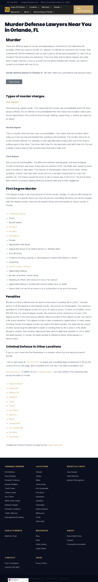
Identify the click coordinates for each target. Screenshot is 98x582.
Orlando (39, 472)
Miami (38, 480)
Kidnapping (14, 236)
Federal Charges (11, 505)
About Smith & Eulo (74, 536)
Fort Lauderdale (42, 488)
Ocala (38, 517)
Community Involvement (76, 544)
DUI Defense (10, 472)
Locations (33, 7)
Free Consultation (83, 9)
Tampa (38, 476)
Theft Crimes (10, 488)
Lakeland (39, 501)
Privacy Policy (41, 563)
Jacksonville (41, 484)
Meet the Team (11, 536)
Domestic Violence (12, 480)
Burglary (13, 231)
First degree (12, 102)
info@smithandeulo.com (29, 2)
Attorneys (45, 7)
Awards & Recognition (75, 480)
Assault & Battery (11, 484)
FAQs (38, 540)
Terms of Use (64, 578)
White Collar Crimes (12, 501)
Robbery (13, 227)
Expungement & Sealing (14, 517)
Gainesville (40, 521)
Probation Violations (13, 509)
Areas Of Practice (18, 7)
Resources (15, 12)
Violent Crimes (10, 493)
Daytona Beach (42, 509)
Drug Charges (10, 476)
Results (57, 7)
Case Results (72, 472)
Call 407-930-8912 (12, 567)
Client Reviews (73, 476)
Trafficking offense (17, 214)
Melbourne (40, 513)
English (14, 580)
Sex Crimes (9, 497)
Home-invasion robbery (20, 266)
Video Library (41, 544)
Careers (70, 540)
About (26, 12)
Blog (37, 536)
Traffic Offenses (11, 513)
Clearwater (40, 505)
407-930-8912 (12, 2)
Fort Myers (40, 493)
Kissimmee (40, 497)
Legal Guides (41, 548)
